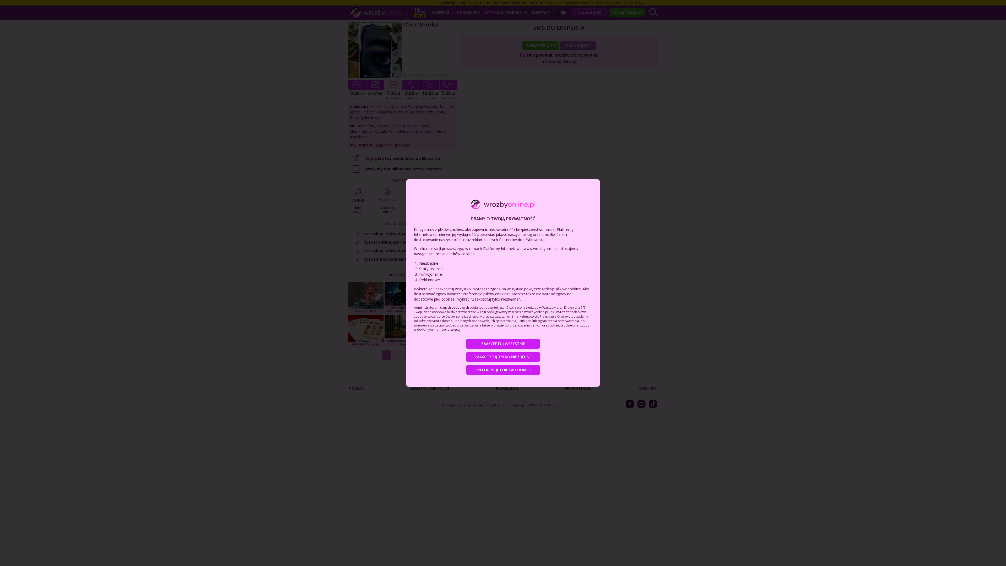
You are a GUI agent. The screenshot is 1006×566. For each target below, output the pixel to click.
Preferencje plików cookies (503, 369)
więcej (455, 329)
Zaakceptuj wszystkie (503, 343)
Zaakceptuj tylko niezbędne (503, 356)
